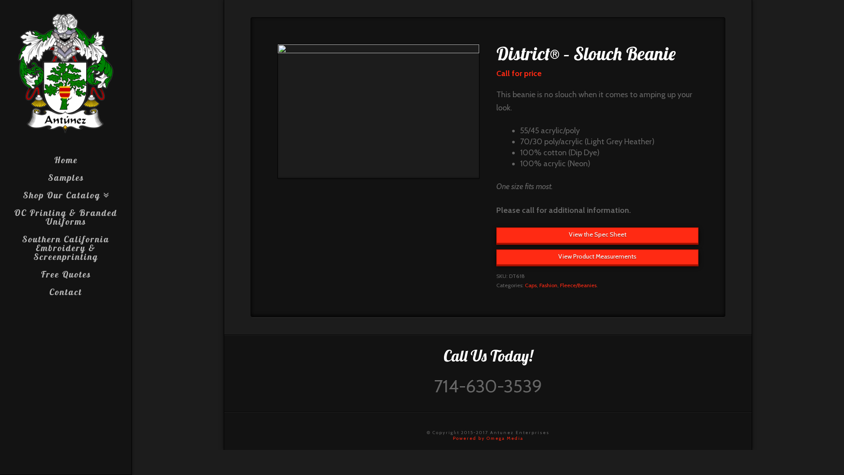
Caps (531, 285)
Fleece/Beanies (578, 285)
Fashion (548, 285)
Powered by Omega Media (488, 438)
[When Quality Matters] (65, 73)
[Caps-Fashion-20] (378, 111)
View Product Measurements (597, 256)
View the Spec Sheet (597, 234)
